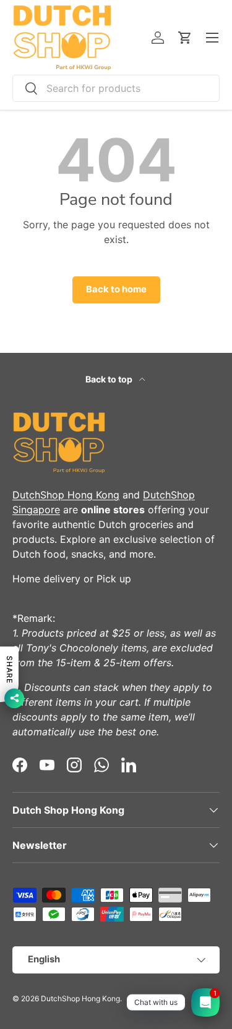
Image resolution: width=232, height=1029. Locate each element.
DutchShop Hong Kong (65, 495)
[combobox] (116, 88)
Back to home (116, 289)
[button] (185, 37)
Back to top (109, 379)
